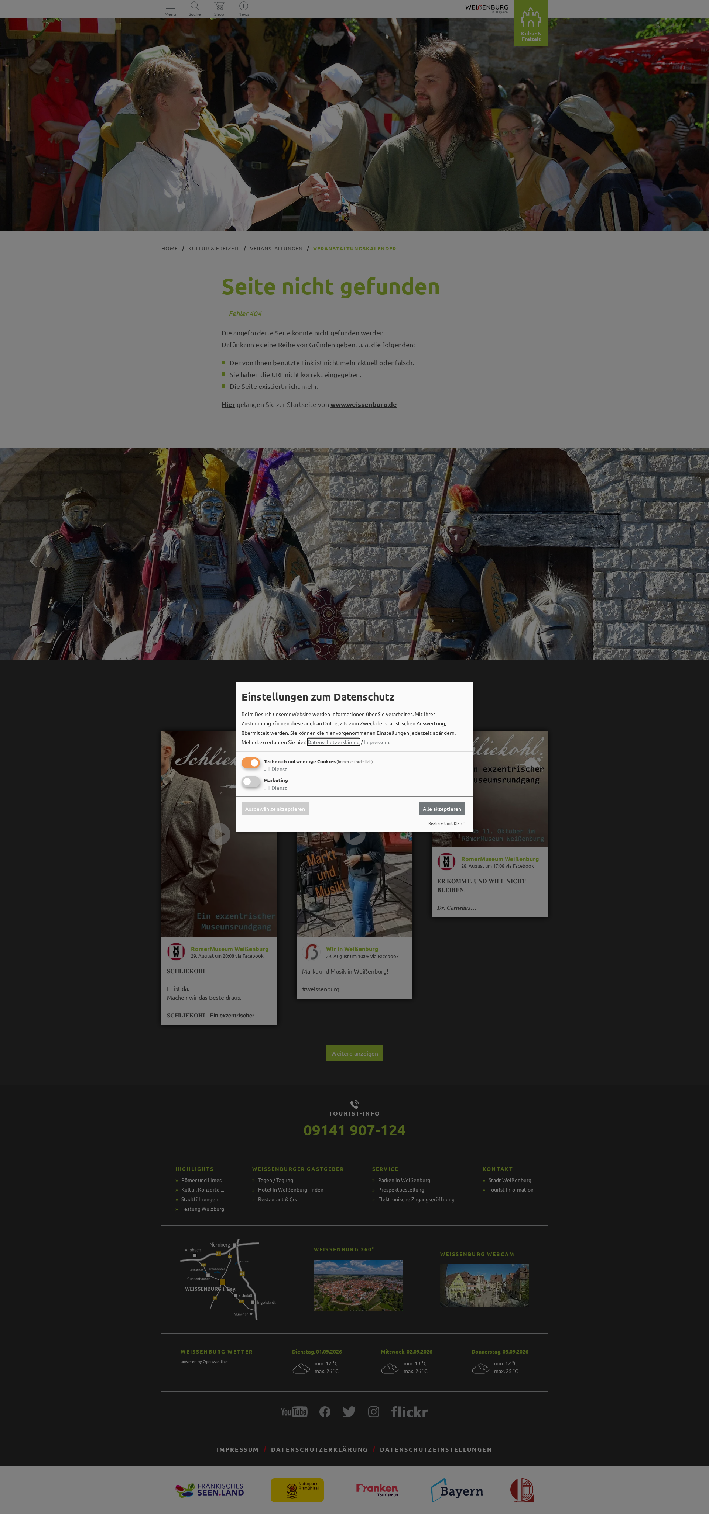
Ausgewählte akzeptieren (275, 808)
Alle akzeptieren (442, 808)
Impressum (376, 742)
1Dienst (275, 768)
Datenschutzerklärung (334, 742)
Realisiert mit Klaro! (446, 823)
